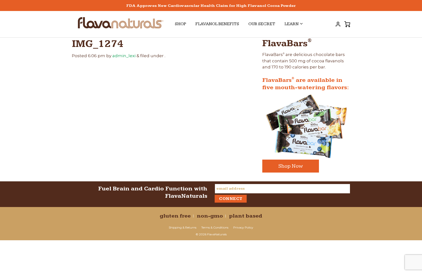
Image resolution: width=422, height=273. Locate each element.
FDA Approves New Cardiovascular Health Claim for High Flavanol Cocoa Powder (211, 5)
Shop (180, 23)
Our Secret (261, 23)
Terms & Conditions (214, 227)
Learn (292, 23)
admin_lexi (124, 55)
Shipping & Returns (182, 227)
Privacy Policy (243, 227)
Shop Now (290, 166)
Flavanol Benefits (217, 23)
